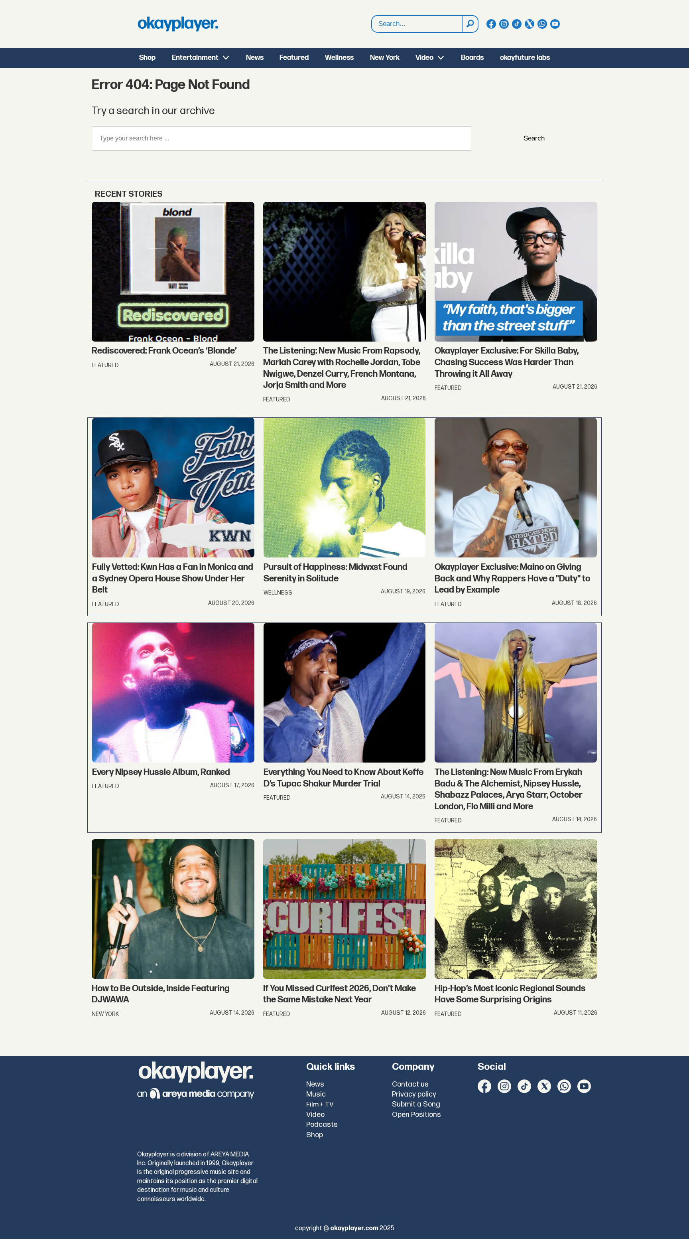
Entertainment (195, 57)
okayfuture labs (525, 57)
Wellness (339, 57)
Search (534, 138)
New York (385, 57)
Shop (147, 57)
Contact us (410, 1084)
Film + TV (320, 1105)
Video (424, 57)
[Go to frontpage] (178, 24)
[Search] (470, 24)
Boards (472, 57)
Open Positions (416, 1115)
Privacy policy (414, 1094)
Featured (294, 57)
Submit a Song (416, 1104)
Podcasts (322, 1124)
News (255, 57)
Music (316, 1094)
